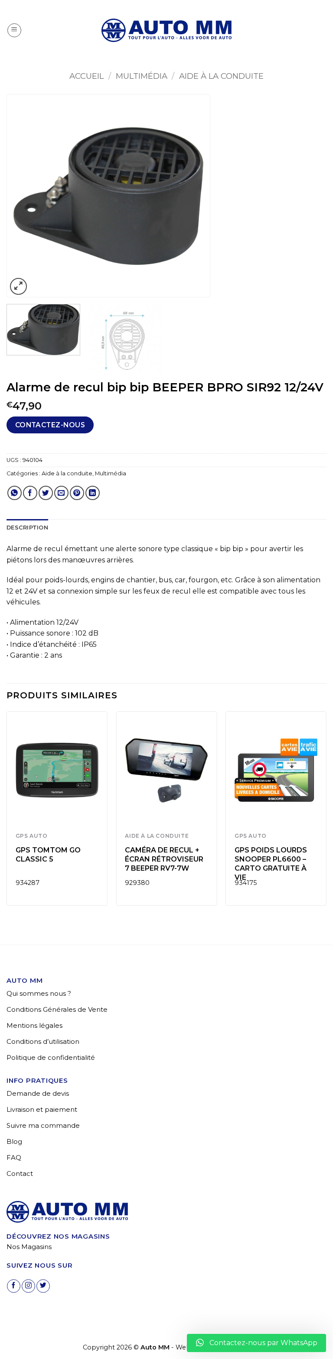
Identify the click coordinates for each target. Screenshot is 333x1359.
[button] (14, 30)
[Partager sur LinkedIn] (92, 493)
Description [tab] (27, 527)
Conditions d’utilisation (43, 1041)
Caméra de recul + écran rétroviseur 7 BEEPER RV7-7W (164, 859)
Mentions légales (34, 1025)
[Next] (194, 196)
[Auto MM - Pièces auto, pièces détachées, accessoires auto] (166, 30)
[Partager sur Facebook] (30, 493)
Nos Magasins (29, 1247)
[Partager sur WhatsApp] (14, 493)
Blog (14, 1141)
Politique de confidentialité (51, 1057)
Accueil (86, 76)
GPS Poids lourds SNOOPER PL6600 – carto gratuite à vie (271, 863)
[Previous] (22, 196)
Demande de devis (38, 1093)
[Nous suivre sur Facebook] (13, 1286)
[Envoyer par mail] (61, 493)
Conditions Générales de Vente (57, 1009)
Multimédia (141, 76)
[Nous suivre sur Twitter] (43, 1286)
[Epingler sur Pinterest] (77, 493)
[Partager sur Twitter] (46, 493)
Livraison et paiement (42, 1109)
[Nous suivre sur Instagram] (28, 1286)
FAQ (14, 1157)
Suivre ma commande (43, 1125)
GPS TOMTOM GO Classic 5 (48, 854)
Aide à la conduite (221, 76)
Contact (20, 1173)
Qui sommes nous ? (39, 993)
